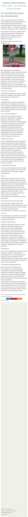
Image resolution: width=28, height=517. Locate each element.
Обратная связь (4, 514)
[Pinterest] (14, 299)
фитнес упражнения (21, 294)
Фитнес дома (22, 6)
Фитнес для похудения (14, 3)
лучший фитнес (9, 296)
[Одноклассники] (19, 299)
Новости (9, 6)
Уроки (15, 6)
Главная (3, 6)
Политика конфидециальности (6, 512)
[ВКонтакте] (8, 299)
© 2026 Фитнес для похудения (6, 508)
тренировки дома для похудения (11, 294)
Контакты (2, 510)
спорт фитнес (3, 296)
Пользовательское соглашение (10, 510)
